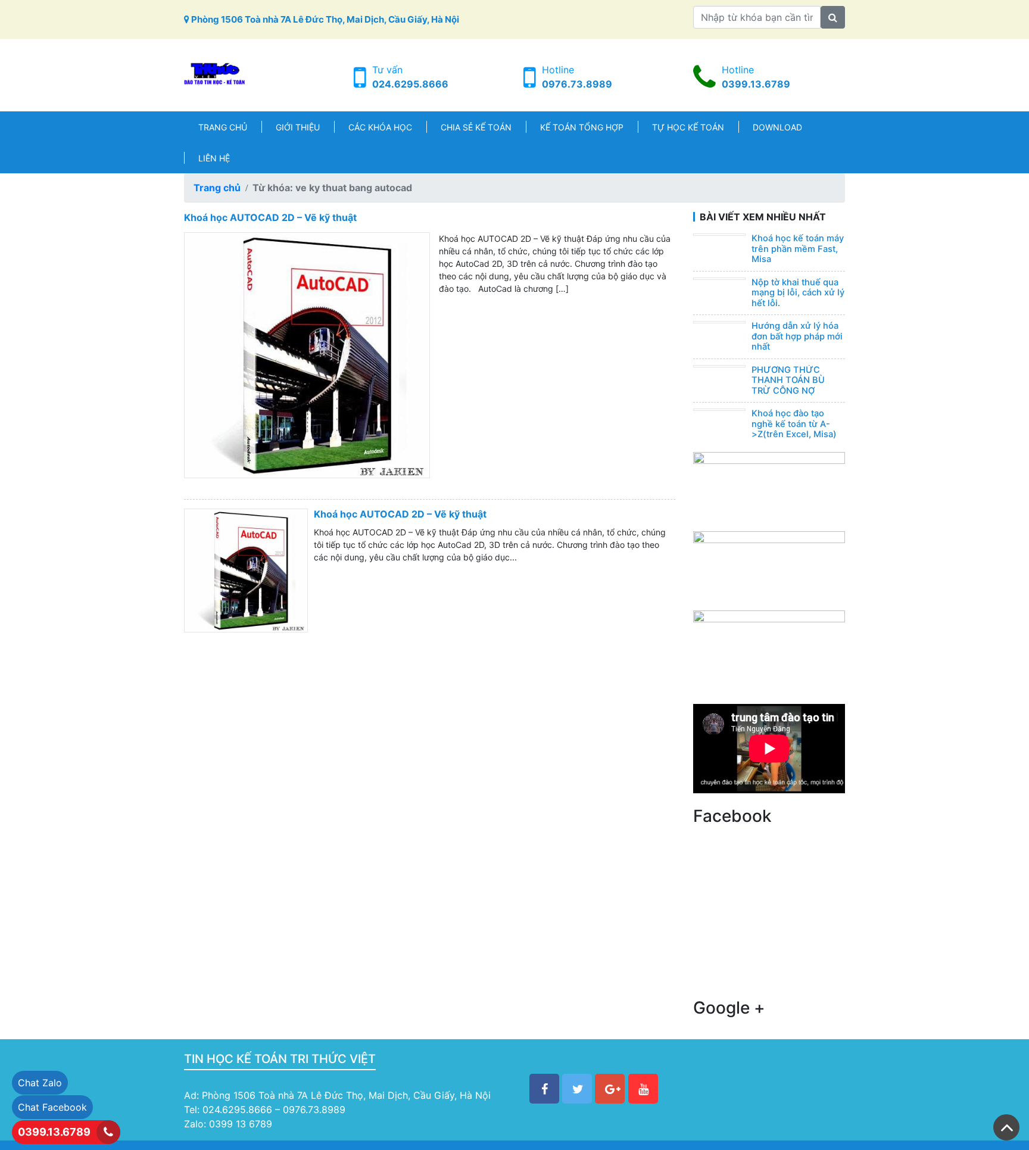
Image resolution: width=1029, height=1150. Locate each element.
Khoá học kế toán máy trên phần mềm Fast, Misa (798, 248)
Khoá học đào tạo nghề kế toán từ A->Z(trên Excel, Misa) (794, 424)
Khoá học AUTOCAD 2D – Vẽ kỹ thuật (270, 217)
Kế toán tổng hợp (581, 127)
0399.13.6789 (756, 84)
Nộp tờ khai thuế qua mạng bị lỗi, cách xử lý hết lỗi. (798, 292)
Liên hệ (214, 158)
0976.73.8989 (577, 84)
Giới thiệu (298, 127)
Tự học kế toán (688, 127)
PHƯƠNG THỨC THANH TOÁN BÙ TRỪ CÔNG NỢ (788, 380)
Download (777, 127)
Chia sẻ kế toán (476, 127)
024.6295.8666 (410, 84)
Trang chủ (222, 127)
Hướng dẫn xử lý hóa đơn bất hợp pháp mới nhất (797, 336)
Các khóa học (380, 127)
